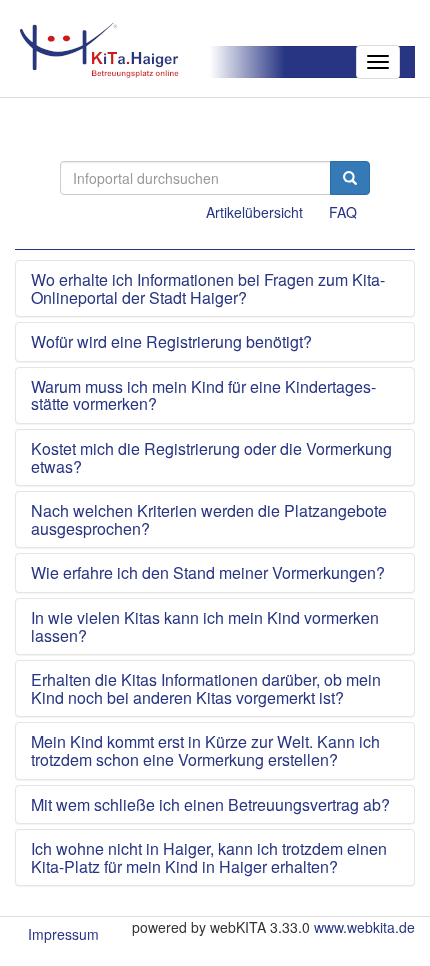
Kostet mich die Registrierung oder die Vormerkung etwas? (211, 457)
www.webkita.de (364, 927)
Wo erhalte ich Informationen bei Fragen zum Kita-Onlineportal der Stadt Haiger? (208, 288)
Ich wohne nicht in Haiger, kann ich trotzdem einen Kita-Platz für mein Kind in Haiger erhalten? (209, 857)
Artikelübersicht (254, 212)
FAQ (343, 212)
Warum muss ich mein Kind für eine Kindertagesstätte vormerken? (203, 395)
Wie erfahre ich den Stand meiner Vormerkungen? (208, 573)
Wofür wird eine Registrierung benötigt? (171, 342)
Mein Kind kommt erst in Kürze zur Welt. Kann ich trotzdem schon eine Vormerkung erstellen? (205, 750)
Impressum (63, 934)
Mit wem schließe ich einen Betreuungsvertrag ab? (210, 805)
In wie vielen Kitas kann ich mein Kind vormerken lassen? (205, 626)
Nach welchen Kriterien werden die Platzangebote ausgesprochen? (209, 519)
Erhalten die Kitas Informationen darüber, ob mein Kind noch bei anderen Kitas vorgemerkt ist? (206, 688)
